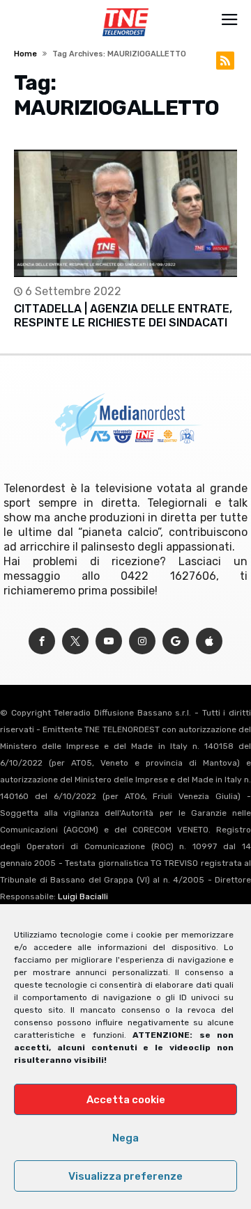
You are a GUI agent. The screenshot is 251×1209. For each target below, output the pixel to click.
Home (25, 53)
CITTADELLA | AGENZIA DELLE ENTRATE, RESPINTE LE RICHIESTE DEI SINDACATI (123, 315)
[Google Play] (175, 641)
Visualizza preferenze (125, 1176)
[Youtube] (109, 641)
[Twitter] (75, 641)
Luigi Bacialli (83, 896)
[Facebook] (42, 641)
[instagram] (142, 641)
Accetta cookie (125, 1099)
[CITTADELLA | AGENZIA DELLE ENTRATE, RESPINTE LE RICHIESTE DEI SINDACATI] (125, 213)
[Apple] (209, 641)
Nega (125, 1138)
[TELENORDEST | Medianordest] (125, 8)
